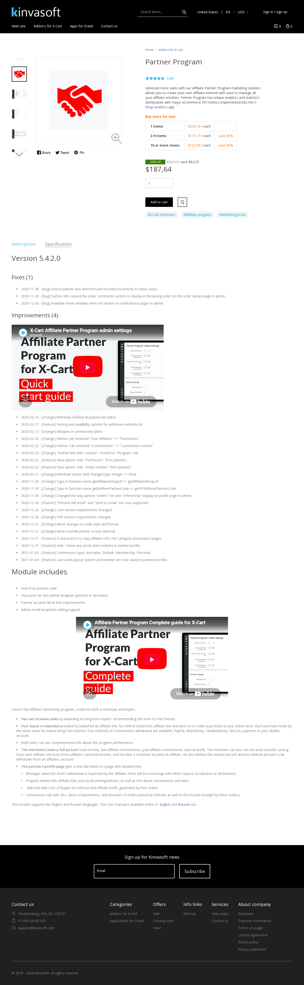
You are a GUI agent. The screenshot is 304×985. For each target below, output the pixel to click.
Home (149, 50)
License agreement (253, 935)
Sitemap (189, 913)
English (164, 804)
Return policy (248, 942)
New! (157, 928)
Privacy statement (252, 949)
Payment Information (254, 920)
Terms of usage (250, 928)
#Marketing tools (232, 214)
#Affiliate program (197, 214)
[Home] (36, 12)
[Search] (184, 12)
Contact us (220, 920)
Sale (156, 913)
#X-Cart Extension (161, 214)
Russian (184, 804)
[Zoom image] (117, 138)
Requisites (246, 913)
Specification (58, 244)
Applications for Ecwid (127, 920)
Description (24, 244)
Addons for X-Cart (124, 913)
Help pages (220, 913)
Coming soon (163, 920)
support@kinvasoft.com (36, 928)
